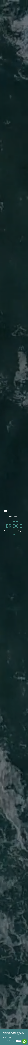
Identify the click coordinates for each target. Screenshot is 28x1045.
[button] (5, 511)
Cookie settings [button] (10, 1041)
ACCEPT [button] (19, 1040)
